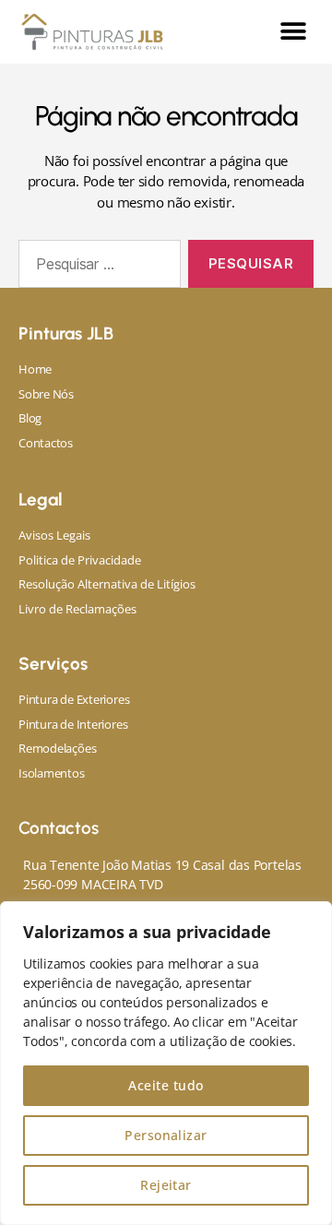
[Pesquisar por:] (96, 267)
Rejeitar (166, 1185)
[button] (293, 32)
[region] (166, 1063)
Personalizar (166, 1135)
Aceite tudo (165, 1085)
